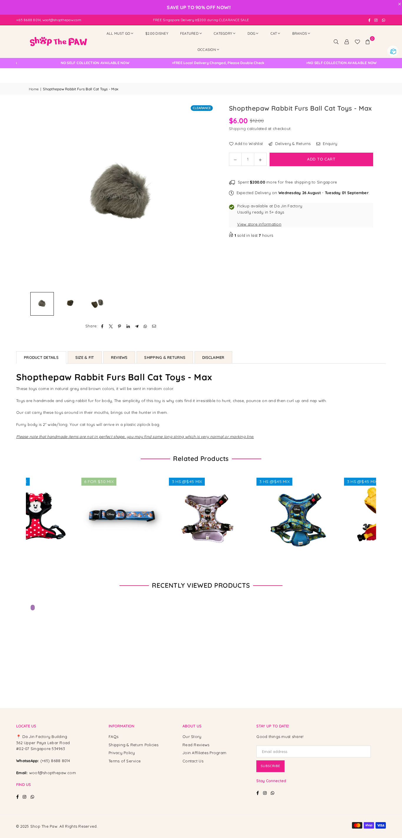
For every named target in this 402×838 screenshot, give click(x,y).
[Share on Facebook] (102, 326)
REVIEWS (119, 357)
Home (34, 89)
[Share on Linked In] (128, 326)
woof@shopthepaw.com (52, 772)
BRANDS (299, 33)
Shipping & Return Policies (134, 744)
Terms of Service (125, 761)
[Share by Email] (154, 326)
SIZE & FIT (84, 357)
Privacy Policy (122, 752)
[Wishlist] (357, 41)
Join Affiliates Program (204, 752)
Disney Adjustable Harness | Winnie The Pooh (59, 819)
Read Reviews (195, 744)
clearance (202, 108)
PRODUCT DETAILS (41, 357)
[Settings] (346, 41)
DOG (251, 33)
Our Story (191, 736)
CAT (273, 33)
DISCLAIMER (213, 357)
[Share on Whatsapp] (145, 326)
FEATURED (189, 33)
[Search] (336, 41)
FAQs (113, 736)
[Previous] (37, 196)
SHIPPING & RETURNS (164, 357)
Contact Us (192, 761)
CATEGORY (223, 33)
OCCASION (206, 49)
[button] (368, 41)
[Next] (206, 196)
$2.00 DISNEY (156, 33)
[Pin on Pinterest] (119, 326)
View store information (259, 224)
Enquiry (329, 143)
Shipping (237, 128)
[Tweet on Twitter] (111, 326)
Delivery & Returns (292, 143)
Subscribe (270, 766)
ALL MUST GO (118, 33)
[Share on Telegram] (137, 326)
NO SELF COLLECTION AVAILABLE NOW (199, 63)
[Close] (97, 809)
